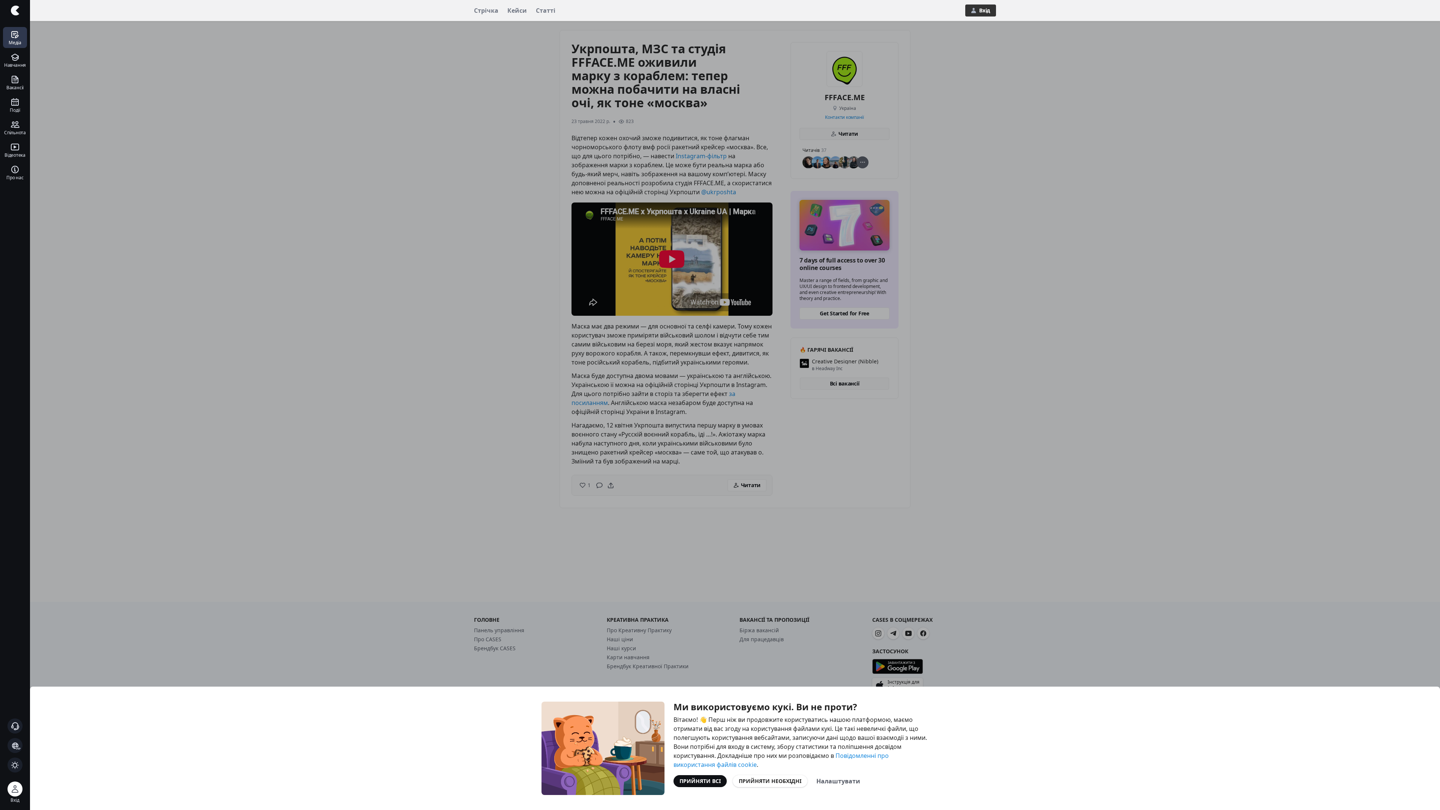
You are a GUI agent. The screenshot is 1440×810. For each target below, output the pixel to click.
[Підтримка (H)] (15, 726)
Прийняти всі (700, 780)
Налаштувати (838, 781)
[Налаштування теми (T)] (15, 765)
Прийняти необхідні (770, 780)
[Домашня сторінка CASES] (15, 10)
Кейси (517, 10)
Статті (545, 10)
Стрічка (486, 10)
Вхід (984, 10)
